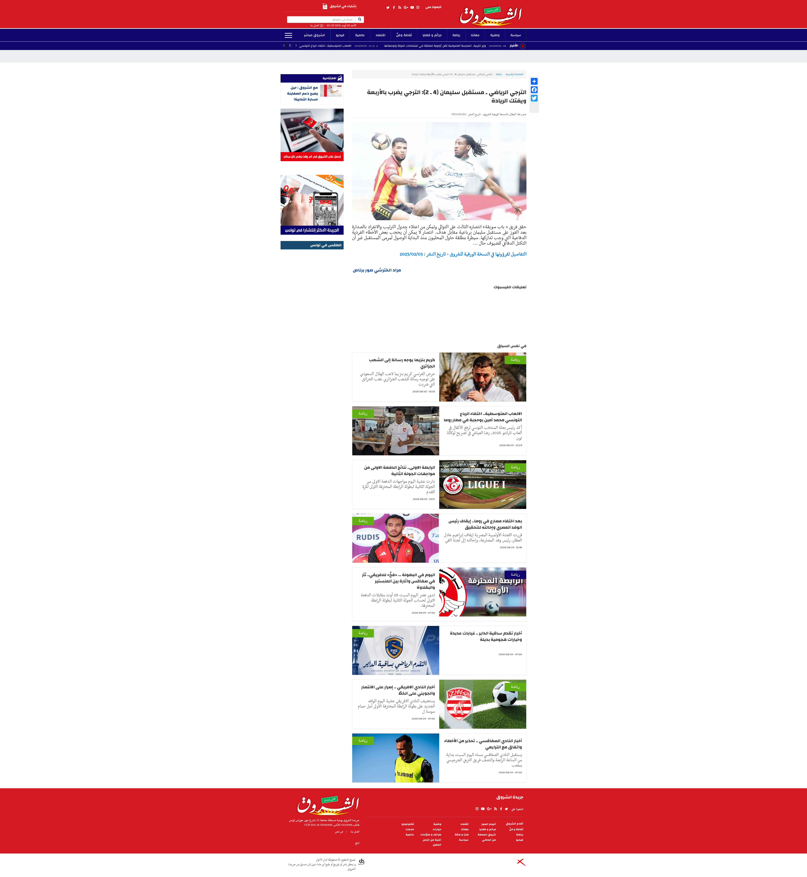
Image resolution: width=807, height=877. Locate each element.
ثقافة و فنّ (516, 829)
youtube (412, 7)
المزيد (288, 35)
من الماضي (489, 839)
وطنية (495, 35)
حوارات (437, 829)
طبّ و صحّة (462, 834)
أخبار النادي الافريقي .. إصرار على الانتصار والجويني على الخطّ (398, 690)
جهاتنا (475, 35)
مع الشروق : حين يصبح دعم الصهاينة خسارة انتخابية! (302, 93)
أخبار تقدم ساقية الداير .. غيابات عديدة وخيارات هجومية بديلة (486, 636)
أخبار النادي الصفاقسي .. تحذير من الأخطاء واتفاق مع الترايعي (483, 744)
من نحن (339, 831)
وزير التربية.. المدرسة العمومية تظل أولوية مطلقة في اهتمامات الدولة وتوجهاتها (490, 46)
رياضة (456, 35)
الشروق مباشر (314, 35)
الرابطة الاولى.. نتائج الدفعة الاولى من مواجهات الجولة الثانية (399, 471)
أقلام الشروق (514, 823)
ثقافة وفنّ (404, 35)
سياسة (515, 35)
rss (399, 7)
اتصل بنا (314, 25)
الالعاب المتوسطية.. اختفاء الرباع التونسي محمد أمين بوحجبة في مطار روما (359, 46)
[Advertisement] (312, 314)
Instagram (417, 7)
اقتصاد (380, 35)
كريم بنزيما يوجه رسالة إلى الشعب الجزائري (402, 363)
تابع (357, 842)
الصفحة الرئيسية (514, 74)
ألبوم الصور (488, 824)
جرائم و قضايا (432, 35)
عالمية (360, 35)
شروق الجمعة (487, 834)
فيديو (340, 35)
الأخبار (514, 45)
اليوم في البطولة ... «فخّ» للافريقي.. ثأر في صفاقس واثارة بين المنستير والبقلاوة (398, 581)
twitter (388, 7)
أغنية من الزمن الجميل (432, 842)
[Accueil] (326, 804)
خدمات (409, 829)
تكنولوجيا (407, 824)
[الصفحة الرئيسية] (492, 13)
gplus (406, 7)
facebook (393, 7)
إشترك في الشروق (343, 6)
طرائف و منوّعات (430, 834)
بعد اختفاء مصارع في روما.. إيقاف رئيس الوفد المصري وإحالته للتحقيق (485, 524)
